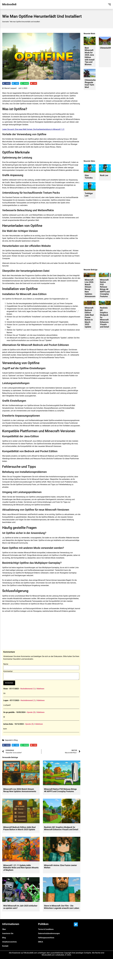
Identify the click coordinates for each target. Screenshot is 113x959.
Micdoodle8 (9, 4)
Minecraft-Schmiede (10, 555)
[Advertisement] (41, 632)
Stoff (24, 555)
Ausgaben (17, 477)
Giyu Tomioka (89, 176)
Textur (4, 144)
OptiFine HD (36, 263)
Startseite (5, 22)
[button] (6, 83)
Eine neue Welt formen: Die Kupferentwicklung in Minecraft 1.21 (39, 129)
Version (60, 236)
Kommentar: (8, 671)
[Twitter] (76, 924)
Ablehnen (40, 689)
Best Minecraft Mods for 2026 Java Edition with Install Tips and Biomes (89, 56)
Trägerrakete (63, 322)
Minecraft (26, 93)
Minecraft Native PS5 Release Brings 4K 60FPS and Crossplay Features (60, 790)
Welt (37, 220)
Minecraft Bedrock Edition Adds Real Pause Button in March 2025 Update (19, 828)
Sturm (66, 96)
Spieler (32, 93)
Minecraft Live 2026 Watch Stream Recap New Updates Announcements (19, 790)
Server (48, 580)
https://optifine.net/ (64, 251)
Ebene (58, 147)
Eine (4, 162)
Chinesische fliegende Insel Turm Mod (90, 83)
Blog (16, 740)
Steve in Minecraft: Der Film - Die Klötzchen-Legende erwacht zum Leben (61, 907)
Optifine (73, 93)
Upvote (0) (31, 712)
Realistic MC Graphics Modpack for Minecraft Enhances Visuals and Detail (61, 828)
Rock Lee (104, 175)
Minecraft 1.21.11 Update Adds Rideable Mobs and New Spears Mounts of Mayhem (21, 867)
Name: (5, 664)
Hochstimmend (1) (27, 689)
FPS (69, 165)
